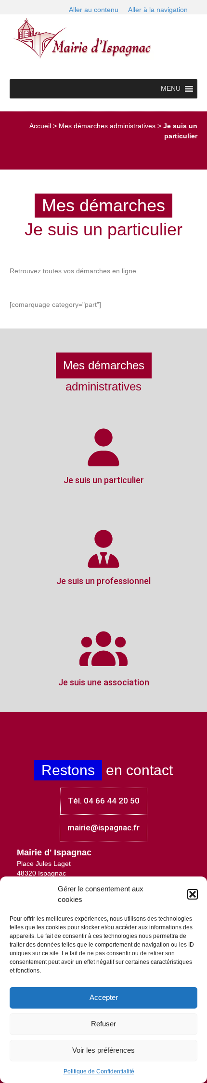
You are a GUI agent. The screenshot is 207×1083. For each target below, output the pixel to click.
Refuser (103, 1024)
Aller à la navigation (158, 9)
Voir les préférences (103, 1050)
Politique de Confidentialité (99, 1071)
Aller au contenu (93, 9)
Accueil (40, 126)
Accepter (104, 997)
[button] (192, 894)
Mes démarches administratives (107, 126)
